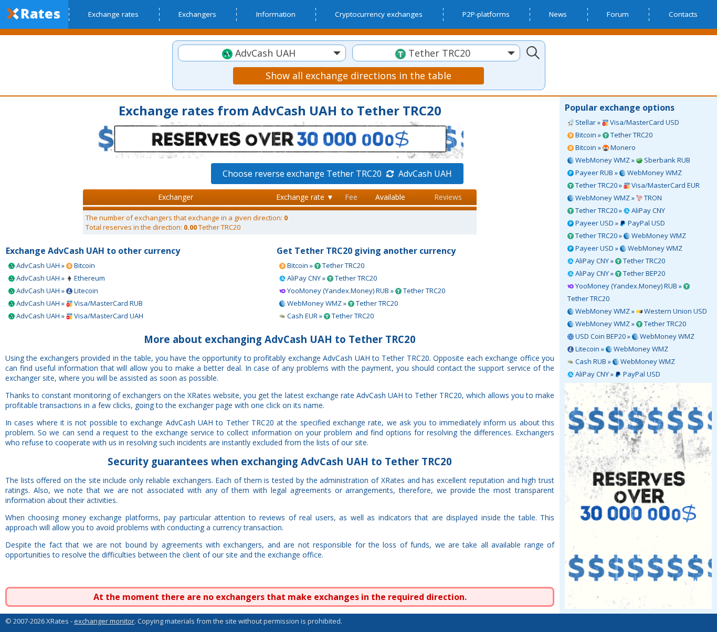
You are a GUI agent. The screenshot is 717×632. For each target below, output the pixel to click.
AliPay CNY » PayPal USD (617, 374)
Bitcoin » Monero (605, 147)
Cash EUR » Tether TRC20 (330, 315)
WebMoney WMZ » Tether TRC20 (630, 323)
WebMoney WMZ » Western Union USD (640, 311)
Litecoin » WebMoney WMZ (621, 349)
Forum (618, 14)
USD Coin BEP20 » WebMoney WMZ (634, 336)
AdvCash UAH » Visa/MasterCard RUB (79, 303)
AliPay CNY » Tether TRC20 (619, 260)
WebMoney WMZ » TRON (618, 197)
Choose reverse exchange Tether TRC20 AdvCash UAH (337, 173)
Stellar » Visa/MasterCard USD (626, 122)
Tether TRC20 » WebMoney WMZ (630, 235)
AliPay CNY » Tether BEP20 (619, 273)
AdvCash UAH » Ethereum (60, 278)
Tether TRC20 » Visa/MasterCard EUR (637, 185)
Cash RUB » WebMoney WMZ (624, 361)
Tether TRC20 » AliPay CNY (619, 210)
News (558, 14)
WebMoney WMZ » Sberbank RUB (632, 160)
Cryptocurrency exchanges (379, 14)
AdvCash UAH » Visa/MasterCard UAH (79, 315)
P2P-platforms (486, 14)
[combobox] (262, 53)
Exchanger (175, 197)
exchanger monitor (104, 621)
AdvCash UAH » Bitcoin (55, 265)
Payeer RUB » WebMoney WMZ (628, 172)
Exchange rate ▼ (305, 197)
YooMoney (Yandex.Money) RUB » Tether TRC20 (625, 292)
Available (390, 197)
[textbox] (261, 53)
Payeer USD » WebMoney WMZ (628, 248)
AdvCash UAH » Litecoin (56, 290)
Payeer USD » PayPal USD (619, 223)
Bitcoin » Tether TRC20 (613, 135)
